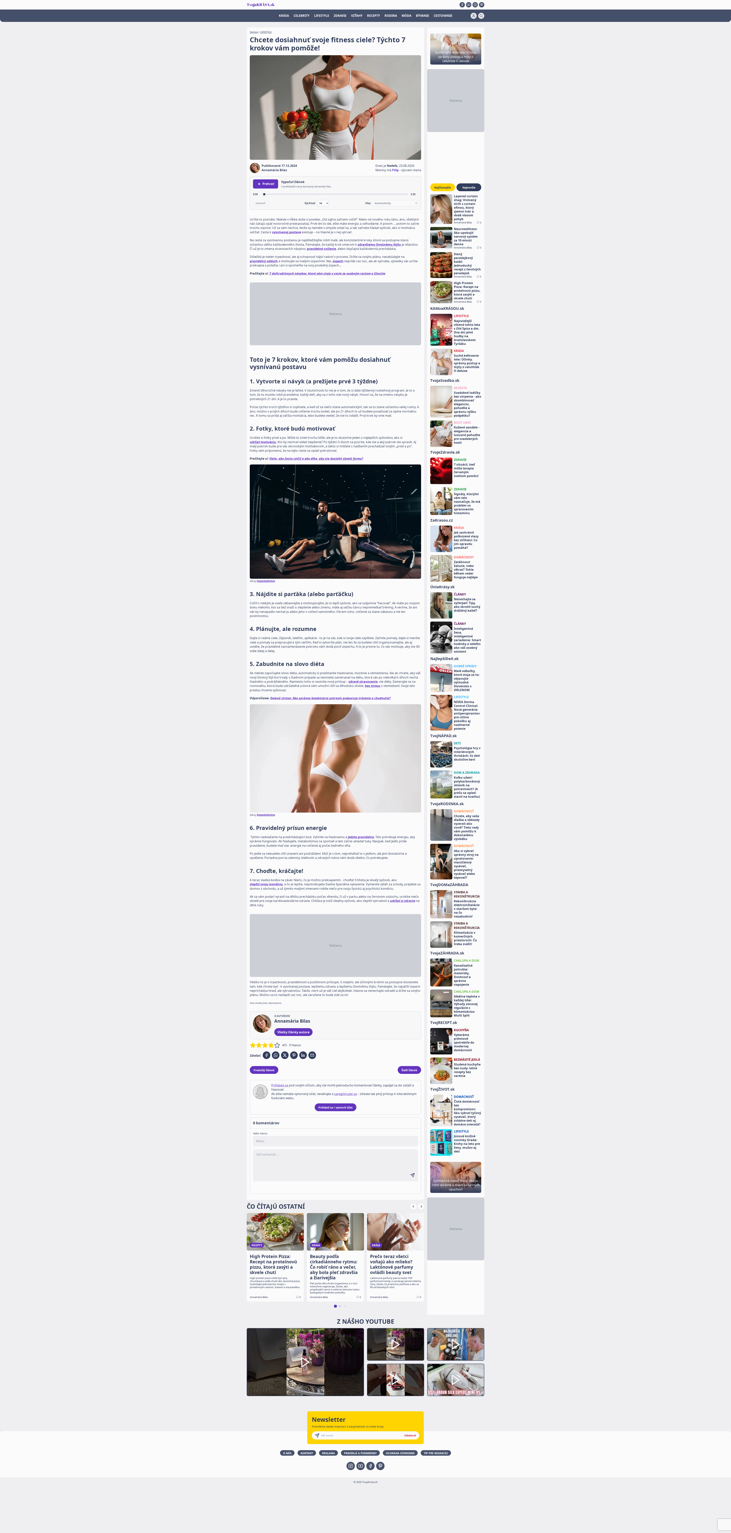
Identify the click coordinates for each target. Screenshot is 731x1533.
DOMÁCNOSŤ (464, 811)
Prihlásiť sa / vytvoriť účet (335, 1107)
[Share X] (285, 1055)
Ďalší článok (409, 1070)
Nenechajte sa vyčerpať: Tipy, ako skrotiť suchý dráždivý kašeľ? (467, 604)
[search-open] (481, 16)
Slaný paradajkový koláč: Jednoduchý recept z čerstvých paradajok (467, 263)
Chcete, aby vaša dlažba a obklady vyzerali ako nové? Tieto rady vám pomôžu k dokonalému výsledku (467, 827)
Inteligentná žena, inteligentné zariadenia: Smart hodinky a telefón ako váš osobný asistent (467, 640)
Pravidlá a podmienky (360, 1453)
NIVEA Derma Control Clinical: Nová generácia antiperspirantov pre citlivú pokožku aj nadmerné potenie (467, 715)
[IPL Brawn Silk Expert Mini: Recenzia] (456, 1380)
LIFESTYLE (321, 16)
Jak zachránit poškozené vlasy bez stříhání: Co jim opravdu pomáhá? (466, 540)
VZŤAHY (356, 16)
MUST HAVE (462, 422)
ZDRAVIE (340, 16)
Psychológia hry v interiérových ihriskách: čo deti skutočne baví (467, 753)
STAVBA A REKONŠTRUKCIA (467, 894)
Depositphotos (266, 581)
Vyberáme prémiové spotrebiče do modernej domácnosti (464, 1042)
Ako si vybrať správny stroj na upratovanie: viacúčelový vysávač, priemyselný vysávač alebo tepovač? (466, 864)
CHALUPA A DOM (466, 960)
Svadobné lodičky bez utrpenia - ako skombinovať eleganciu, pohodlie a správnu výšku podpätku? (467, 404)
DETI (457, 743)
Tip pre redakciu (436, 1453)
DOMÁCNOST (464, 557)
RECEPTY (373, 16)
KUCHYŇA (461, 1030)
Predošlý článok (264, 1070)
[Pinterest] (481, 4)
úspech (338, 261)
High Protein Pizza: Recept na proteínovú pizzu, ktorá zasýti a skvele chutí (467, 290)
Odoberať (410, 1435)
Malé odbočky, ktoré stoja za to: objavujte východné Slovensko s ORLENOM (467, 680)
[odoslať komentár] (412, 1175)
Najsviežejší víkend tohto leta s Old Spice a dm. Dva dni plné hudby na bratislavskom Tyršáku (467, 332)
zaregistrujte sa (345, 1094)
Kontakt (307, 1453)
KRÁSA (284, 16)
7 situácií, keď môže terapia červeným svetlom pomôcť (466, 470)
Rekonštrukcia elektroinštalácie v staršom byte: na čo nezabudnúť (467, 908)
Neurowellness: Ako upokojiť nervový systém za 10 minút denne (466, 236)
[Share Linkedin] (303, 1055)
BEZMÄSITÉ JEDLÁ (467, 1059)
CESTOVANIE (443, 16)
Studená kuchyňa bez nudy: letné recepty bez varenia (467, 1070)
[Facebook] (462, 4)
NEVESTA (460, 388)
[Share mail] (312, 1055)
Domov (254, 32)
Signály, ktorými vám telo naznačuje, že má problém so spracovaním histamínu (467, 503)
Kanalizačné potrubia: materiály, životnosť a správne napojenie (463, 975)
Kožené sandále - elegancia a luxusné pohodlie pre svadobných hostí (467, 434)
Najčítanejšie (442, 187)
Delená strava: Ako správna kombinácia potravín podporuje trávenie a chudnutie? (330, 698)
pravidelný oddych (264, 261)
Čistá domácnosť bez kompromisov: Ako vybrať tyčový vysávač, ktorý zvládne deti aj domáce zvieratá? (467, 1113)
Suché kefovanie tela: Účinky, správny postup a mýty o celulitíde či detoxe (467, 363)
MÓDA (406, 16)
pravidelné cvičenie (321, 249)
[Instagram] (475, 4)
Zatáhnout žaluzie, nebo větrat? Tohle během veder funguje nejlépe (466, 569)
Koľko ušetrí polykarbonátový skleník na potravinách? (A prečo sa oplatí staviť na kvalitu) (467, 787)
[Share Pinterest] (294, 1055)
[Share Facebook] (266, 1055)
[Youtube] (468, 4)
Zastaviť (260, 203)
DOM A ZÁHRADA (467, 772)
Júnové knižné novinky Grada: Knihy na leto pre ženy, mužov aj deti (467, 1143)
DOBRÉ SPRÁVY (465, 666)
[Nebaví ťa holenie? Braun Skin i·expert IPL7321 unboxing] (395, 1380)
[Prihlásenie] (474, 16)
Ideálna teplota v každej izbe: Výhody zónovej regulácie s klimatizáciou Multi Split (467, 1005)
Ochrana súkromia (400, 1453)
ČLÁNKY (460, 594)
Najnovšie (468, 187)
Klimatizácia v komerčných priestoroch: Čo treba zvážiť (465, 938)
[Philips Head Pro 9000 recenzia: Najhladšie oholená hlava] (456, 1344)
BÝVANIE (422, 16)
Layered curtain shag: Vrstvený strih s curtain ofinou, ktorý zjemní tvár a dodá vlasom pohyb (466, 207)
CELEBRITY (302, 16)
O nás (287, 1453)
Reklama (328, 1453)
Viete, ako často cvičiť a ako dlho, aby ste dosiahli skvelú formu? (316, 458)
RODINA (391, 16)
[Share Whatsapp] (275, 1055)
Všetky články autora (293, 1032)
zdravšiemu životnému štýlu (379, 244)
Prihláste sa (279, 1085)
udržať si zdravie (402, 901)
